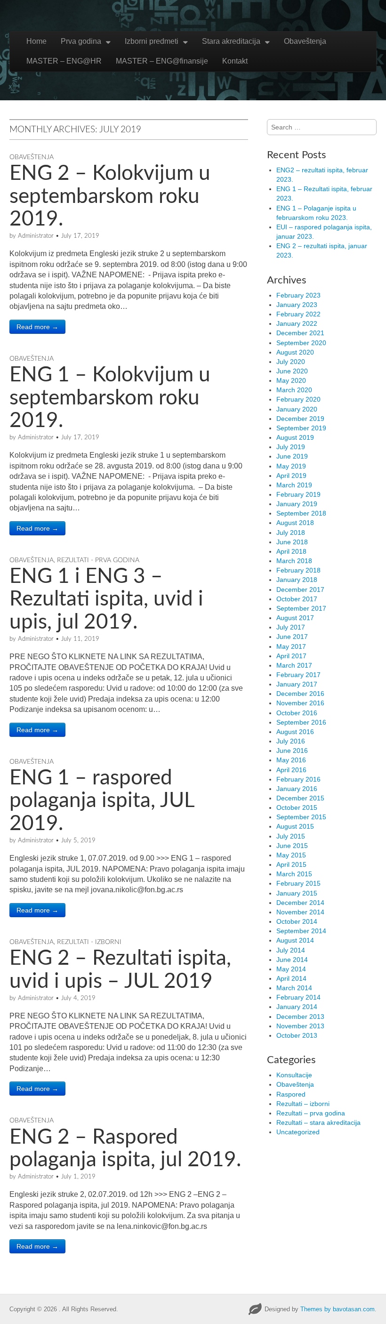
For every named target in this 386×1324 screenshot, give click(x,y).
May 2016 (291, 760)
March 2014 (294, 988)
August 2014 (295, 940)
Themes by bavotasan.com (337, 1309)
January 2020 (296, 409)
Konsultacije (294, 1075)
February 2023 (298, 295)
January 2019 (296, 504)
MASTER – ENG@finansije (162, 61)
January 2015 (296, 893)
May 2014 (291, 969)
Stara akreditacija (231, 41)
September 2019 (301, 428)
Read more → (37, 327)
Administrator (36, 236)
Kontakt (235, 61)
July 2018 (290, 532)
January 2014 (296, 1006)
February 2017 (298, 674)
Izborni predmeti (151, 41)
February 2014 (298, 997)
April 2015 (291, 864)
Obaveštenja (305, 41)
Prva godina (81, 41)
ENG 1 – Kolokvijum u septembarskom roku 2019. (109, 398)
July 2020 (290, 361)
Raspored (291, 1094)
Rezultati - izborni (89, 942)
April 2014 (291, 978)
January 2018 (296, 579)
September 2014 (301, 931)
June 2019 (292, 456)
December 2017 (300, 589)
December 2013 (300, 1016)
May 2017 (291, 646)
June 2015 (292, 845)
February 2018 (298, 570)
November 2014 (300, 912)
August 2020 (295, 352)
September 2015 (301, 817)
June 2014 (292, 959)
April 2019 (291, 475)
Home (36, 41)
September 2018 (301, 513)
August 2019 (295, 437)
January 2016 (296, 788)
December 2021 (300, 333)
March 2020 (294, 390)
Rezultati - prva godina (98, 560)
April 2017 (291, 656)
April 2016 (291, 770)
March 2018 (294, 561)
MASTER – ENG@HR (64, 61)
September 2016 (301, 722)
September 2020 (301, 343)
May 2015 (291, 855)
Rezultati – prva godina (310, 1113)
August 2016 (295, 731)
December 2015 (300, 798)
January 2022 (296, 323)
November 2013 (300, 1026)
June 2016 (292, 750)
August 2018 (295, 522)
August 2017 (295, 618)
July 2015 (290, 836)
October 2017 (296, 599)
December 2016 (300, 693)
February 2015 (298, 883)
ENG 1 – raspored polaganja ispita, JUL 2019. (101, 801)
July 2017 (290, 627)
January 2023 (296, 304)
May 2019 (291, 466)
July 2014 (290, 950)
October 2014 (296, 921)
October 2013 (296, 1035)
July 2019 (290, 447)
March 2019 (294, 485)
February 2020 (298, 399)
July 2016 (290, 741)
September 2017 (301, 608)
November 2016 (300, 703)
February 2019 (298, 494)
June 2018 (292, 542)
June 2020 (292, 371)
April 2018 (291, 551)
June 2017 (292, 636)
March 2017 (294, 665)
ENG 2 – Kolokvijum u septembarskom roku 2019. (109, 196)
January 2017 (296, 684)
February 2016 (298, 779)
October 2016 (296, 713)
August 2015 (295, 826)
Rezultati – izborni (303, 1103)
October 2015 (296, 807)
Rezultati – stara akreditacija (318, 1122)
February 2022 (298, 314)
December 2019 (300, 418)
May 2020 (291, 380)
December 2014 (300, 902)
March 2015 (294, 874)
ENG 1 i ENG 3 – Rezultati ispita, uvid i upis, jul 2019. (106, 599)
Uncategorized (298, 1132)
